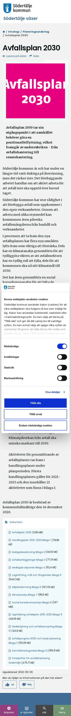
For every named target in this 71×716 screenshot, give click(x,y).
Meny (62, 710)
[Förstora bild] (35, 90)
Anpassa (9, 710)
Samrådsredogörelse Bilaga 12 (30, 650)
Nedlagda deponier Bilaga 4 (28, 567)
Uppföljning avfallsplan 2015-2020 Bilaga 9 (37, 614)
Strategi (13, 31)
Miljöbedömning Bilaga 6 (26, 587)
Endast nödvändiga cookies (35, 425)
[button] (10, 685)
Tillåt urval (35, 414)
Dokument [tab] (15, 522)
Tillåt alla (35, 402)
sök (44, 710)
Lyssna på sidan (16, 56)
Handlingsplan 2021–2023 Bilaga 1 (31, 540)
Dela (36, 56)
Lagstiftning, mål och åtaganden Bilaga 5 (36, 575)
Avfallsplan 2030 (22, 532)
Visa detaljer (52, 392)
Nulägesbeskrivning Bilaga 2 (28, 552)
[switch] (62, 357)
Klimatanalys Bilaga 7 (24, 594)
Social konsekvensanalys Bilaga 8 (32, 602)
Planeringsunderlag (36, 31)
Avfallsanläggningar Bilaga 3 (28, 560)
